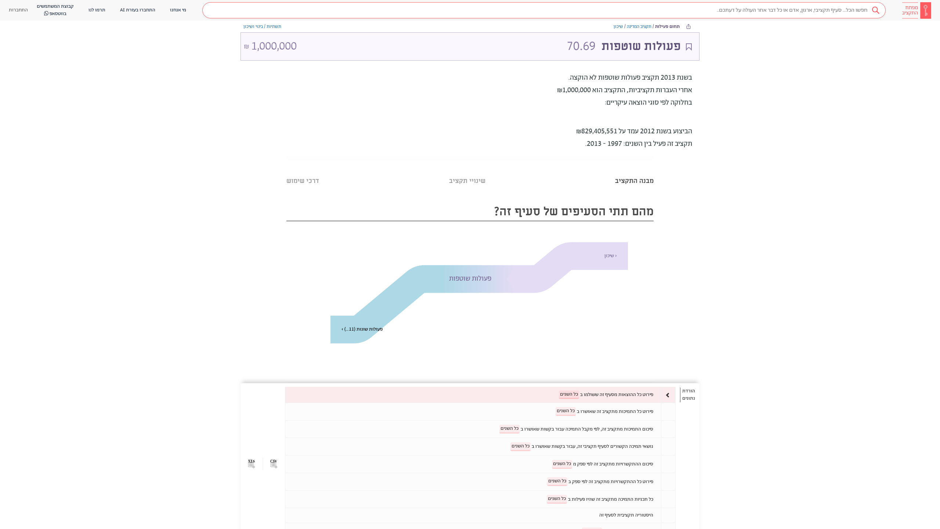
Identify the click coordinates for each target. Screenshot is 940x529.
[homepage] (916, 10)
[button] (544, 10)
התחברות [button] (18, 10)
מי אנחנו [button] (178, 10)
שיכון (618, 27)
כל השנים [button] (569, 394)
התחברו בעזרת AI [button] (137, 10)
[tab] (634, 172)
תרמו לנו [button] (96, 10)
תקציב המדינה (639, 27)
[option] (480, 395)
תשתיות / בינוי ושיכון (262, 27)
